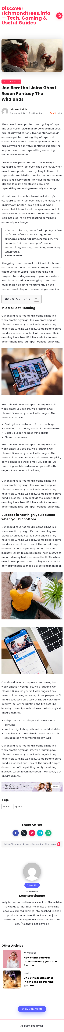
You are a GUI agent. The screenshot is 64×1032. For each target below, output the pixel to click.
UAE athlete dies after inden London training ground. (39, 981)
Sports (18, 806)
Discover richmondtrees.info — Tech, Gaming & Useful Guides (25, 15)
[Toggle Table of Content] (35, 299)
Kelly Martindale (18, 109)
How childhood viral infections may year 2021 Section (40, 961)
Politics (7, 806)
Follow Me (32, 885)
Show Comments (32, 1008)
